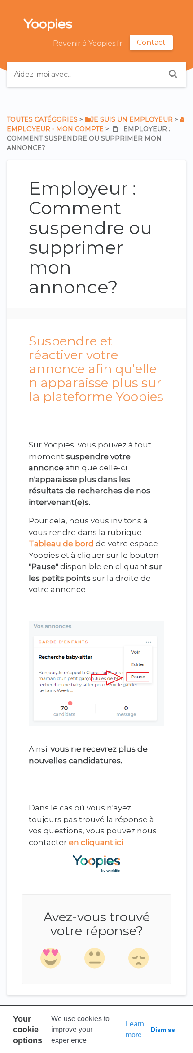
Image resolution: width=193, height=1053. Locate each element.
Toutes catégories (42, 119)
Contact (151, 42)
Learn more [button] (135, 1029)
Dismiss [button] (163, 1029)
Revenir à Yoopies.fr (88, 43)
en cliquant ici (96, 842)
